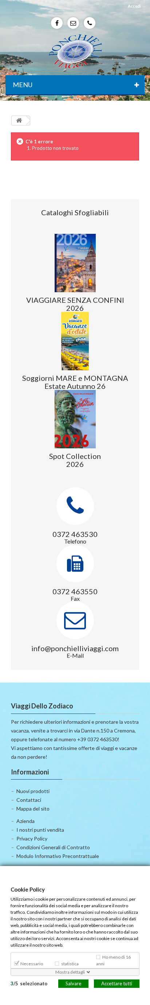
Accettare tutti (116, 983)
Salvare (73, 983)
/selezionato (29, 983)
